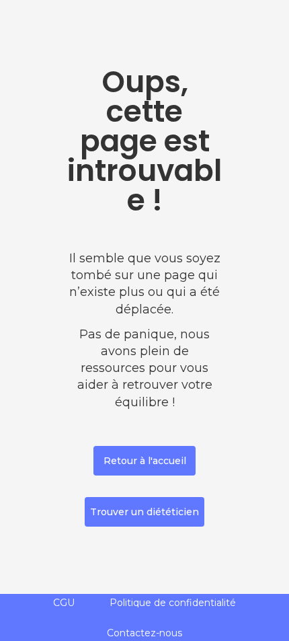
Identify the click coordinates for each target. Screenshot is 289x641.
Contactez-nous (144, 633)
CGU (64, 602)
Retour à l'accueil (145, 461)
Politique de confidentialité (173, 602)
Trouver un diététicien (144, 512)
